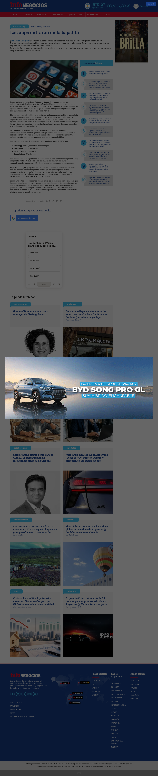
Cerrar (150, 4)
